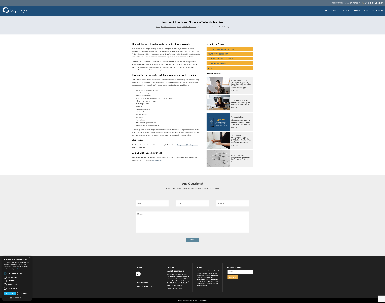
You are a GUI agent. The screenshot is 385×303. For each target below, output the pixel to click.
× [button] (30, 258)
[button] (17, 298)
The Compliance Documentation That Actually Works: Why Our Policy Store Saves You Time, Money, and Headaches (241, 138)
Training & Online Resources (186, 27)
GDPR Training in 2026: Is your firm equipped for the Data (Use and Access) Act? (240, 102)
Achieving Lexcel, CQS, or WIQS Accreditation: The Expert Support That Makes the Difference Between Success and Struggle (241, 84)
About (366, 11)
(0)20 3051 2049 (374, 3)
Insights (357, 11)
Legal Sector (330, 11)
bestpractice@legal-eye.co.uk (187, 145)
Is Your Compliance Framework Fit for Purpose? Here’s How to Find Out (241, 157)
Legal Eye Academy (352, 3)
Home (158, 27)
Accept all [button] (10, 293)
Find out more (156, 160)
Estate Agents (345, 11)
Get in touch (377, 11)
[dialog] (17, 278)
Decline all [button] (24, 293)
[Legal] (15, 10)
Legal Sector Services (168, 27)
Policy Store (337, 3)
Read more (234, 90)
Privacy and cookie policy (185, 300)
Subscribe (232, 277)
